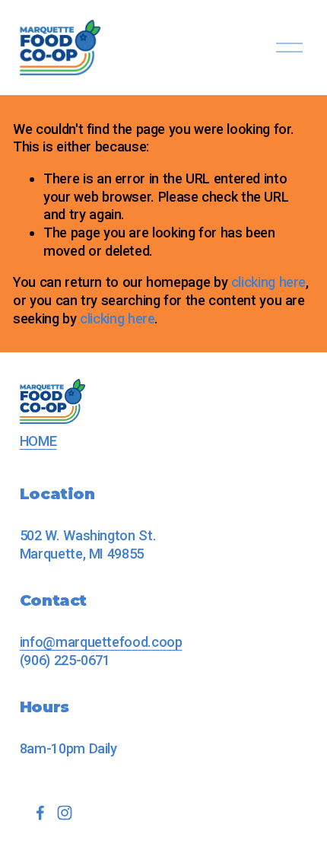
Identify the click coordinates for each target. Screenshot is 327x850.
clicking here (268, 282)
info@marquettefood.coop (101, 642)
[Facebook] (40, 812)
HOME (38, 441)
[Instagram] (64, 812)
